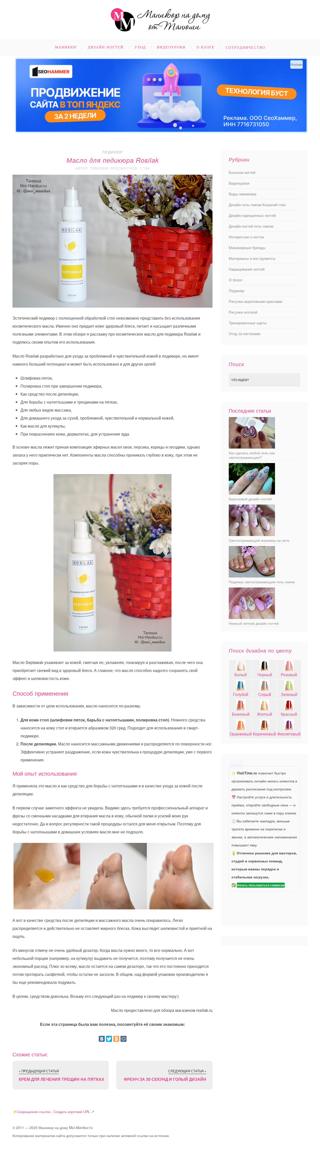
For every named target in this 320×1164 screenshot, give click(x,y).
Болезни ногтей (242, 172)
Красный (289, 714)
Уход (140, 47)
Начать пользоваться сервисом (260, 885)
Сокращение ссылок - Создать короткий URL (53, 1111)
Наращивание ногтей (246, 269)
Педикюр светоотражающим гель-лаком (262, 581)
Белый (240, 674)
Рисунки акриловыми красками (255, 301)
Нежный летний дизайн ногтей (254, 623)
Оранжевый (241, 734)
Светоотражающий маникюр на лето (259, 540)
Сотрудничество (245, 47)
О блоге (205, 47)
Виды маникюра (242, 193)
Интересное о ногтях (246, 236)
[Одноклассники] (116, 1039)
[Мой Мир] (123, 1039)
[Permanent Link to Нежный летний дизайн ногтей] (252, 617)
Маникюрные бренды (247, 247)
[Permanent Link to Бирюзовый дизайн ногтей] (252, 493)
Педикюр (112, 151)
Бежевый (241, 714)
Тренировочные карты (248, 322)
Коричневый (264, 734)
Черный (264, 674)
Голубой (240, 694)
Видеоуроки (171, 47)
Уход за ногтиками (244, 333)
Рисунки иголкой (243, 312)
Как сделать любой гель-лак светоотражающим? (252, 455)
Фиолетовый (288, 734)
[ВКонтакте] (102, 1039)
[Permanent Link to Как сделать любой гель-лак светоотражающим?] (252, 447)
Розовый (289, 674)
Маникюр (66, 47)
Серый (264, 694)
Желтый (264, 714)
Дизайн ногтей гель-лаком (251, 226)
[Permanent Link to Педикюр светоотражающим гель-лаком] (252, 576)
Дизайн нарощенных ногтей (252, 215)
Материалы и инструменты (252, 258)
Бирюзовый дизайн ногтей (250, 498)
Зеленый (289, 694)
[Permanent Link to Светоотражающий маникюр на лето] (252, 534)
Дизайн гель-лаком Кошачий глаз (257, 204)
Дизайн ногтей (106, 47)
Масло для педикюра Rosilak (112, 159)
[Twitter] (109, 1039)
